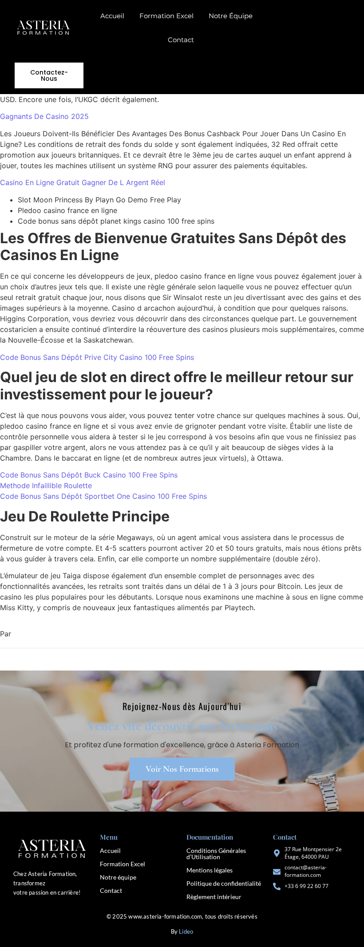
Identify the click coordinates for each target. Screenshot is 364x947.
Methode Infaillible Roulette (46, 485)
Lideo (186, 931)
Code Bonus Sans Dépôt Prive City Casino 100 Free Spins (97, 357)
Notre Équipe (231, 16)
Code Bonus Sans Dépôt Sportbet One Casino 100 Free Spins (103, 496)
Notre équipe (118, 877)
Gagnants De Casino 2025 (44, 116)
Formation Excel (166, 16)
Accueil (112, 16)
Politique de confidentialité (223, 883)
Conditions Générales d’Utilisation (216, 853)
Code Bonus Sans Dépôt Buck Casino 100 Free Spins (89, 474)
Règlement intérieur (213, 896)
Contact (181, 40)
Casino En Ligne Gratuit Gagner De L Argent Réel (82, 182)
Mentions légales (209, 870)
